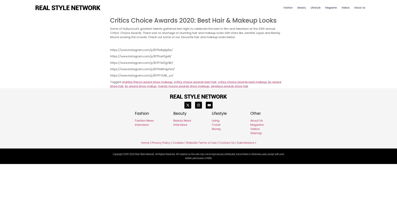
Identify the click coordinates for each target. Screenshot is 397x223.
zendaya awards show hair (229, 86)
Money (216, 129)
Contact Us (227, 143)
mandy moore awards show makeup (183, 86)
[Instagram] (198, 105)
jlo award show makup (140, 86)
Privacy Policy (161, 143)
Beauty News (182, 120)
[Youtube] (209, 105)
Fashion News (144, 120)
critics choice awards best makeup (242, 82)
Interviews (142, 125)
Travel (216, 125)
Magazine (331, 7)
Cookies (178, 143)
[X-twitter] (187, 105)
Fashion (288, 7)
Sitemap (256, 133)
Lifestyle (316, 7)
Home (145, 143)
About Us (359, 7)
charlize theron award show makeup (147, 82)
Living (215, 120)
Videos (345, 7)
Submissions (245, 143)
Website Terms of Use (201, 143)
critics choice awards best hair (195, 82)
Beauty (301, 7)
